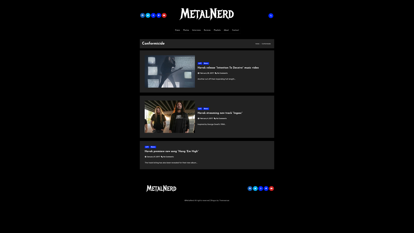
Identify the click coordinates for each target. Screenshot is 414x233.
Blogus (213, 200)
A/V (199, 63)
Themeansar (224, 200)
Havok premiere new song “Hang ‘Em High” (172, 151)
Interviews (196, 30)
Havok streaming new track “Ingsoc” (220, 113)
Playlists (217, 30)
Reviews (207, 30)
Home (177, 30)
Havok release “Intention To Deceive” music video (228, 68)
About (226, 30)
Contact (235, 30)
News (206, 63)
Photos (186, 30)
